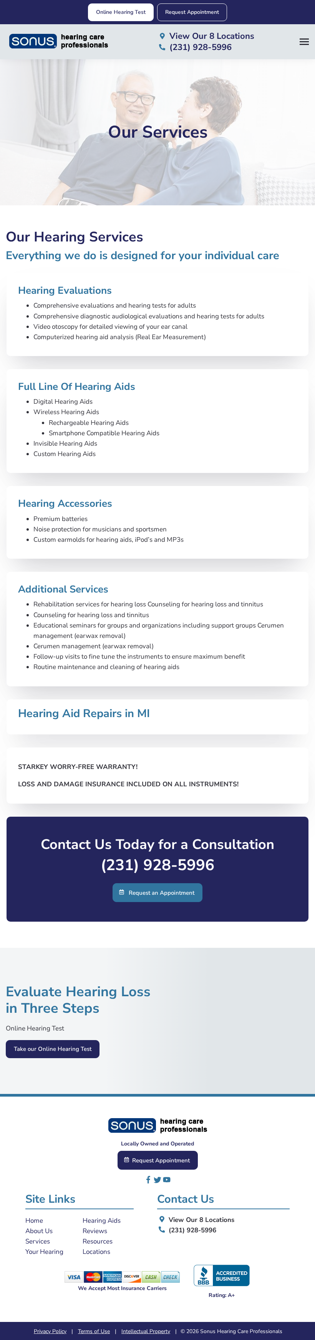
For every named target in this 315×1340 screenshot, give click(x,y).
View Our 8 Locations (200, 1219)
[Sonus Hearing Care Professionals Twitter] (157, 1181)
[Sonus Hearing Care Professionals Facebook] (148, 1181)
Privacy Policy (50, 1331)
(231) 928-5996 (157, 865)
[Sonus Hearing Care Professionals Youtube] (167, 1181)
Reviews (95, 1231)
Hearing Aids (102, 1220)
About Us (39, 1231)
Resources (98, 1241)
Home (34, 1220)
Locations (96, 1251)
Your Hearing (44, 1251)
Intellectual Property (145, 1331)
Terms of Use (94, 1331)
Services (37, 1241)
